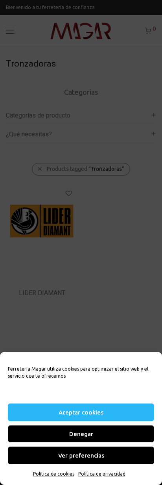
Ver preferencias (81, 455)
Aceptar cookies (81, 412)
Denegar (81, 434)
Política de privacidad (101, 473)
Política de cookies (53, 473)
